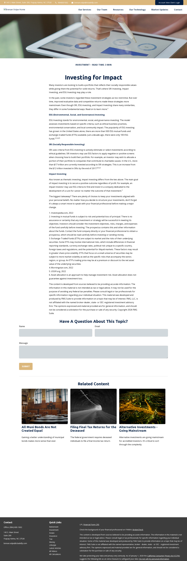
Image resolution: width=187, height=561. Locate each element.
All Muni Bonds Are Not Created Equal (39, 428)
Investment (54, 530)
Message (23, 343)
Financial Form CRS (91, 524)
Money (52, 542)
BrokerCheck (138, 529)
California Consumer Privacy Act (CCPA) (163, 556)
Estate (51, 533)
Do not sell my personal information (154, 559)
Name (22, 326)
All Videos (53, 551)
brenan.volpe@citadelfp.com (86, 2)
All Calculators (55, 554)
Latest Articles (55, 548)
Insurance (53, 536)
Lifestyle (52, 545)
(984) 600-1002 (16, 527)
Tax (50, 539)
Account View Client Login (169, 2)
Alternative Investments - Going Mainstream (138, 428)
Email (97, 326)
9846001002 (63, 2)
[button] (84, 9)
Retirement (53, 527)
